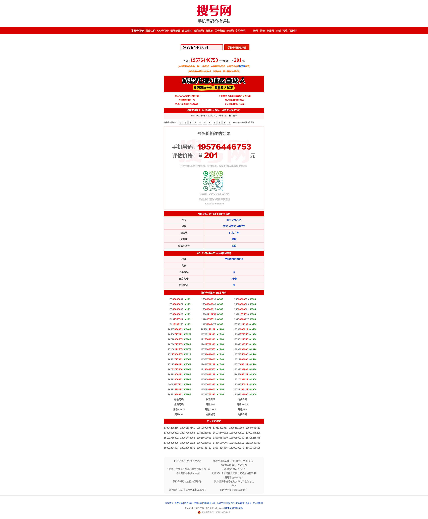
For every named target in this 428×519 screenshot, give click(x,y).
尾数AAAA (242, 404)
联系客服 (240, 503)
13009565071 (171, 432)
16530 (208, 379)
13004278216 (171, 427)
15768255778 (253, 437)
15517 (208, 309)
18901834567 (171, 447)
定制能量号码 (209, 503)
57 (234, 285)
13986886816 (236, 432)
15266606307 (253, 442)
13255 (176, 324)
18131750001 (171, 437)
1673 (208, 354)
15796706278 (236, 447)
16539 (240, 329)
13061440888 (187, 437)
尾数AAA (211, 404)
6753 (225, 226)
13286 (208, 319)
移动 (234, 239)
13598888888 (171, 442)
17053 (241, 374)
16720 (240, 379)
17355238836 (204, 432)
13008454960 (220, 437)
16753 (208, 349)
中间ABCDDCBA (234, 259)
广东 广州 (234, 232)
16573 (240, 354)
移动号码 (179, 399)
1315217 (241, 319)
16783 (241, 324)
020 (234, 245)
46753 (232, 226)
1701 (208, 344)
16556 (175, 334)
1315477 (208, 324)
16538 (208, 329)
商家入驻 (230, 503)
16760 (175, 344)
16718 (175, 339)
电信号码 (242, 399)
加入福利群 (258, 503)
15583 (241, 304)
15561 (176, 299)
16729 (208, 334)
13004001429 (253, 427)
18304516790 (236, 427)
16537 (240, 369)
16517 (240, 359)
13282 (176, 319)
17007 (240, 344)
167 (175, 369)
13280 (241, 314)
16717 (241, 389)
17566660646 (220, 442)
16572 (175, 374)
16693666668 (253, 447)
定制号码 (198, 503)
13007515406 (220, 447)
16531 (175, 359)
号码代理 (221, 503)
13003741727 (204, 447)
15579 (241, 299)
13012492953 (220, 427)
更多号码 (221, 292)
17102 (240, 334)
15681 (208, 314)
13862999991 (203, 427)
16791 (208, 394)
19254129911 (236, 442)
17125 (175, 364)
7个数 (234, 278)
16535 (175, 329)
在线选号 (169, 503)
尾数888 (242, 409)
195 (229, 219)
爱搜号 (248, 503)
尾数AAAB (210, 409)
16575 (208, 384)
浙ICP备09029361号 (233, 508)
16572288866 (204, 442)
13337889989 (187, 432)
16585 (175, 384)
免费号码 (242, 414)
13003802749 (236, 437)
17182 (240, 384)
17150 (175, 349)
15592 (208, 299)
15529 (176, 314)
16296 (240, 349)
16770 (241, 364)
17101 (240, 394)
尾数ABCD (179, 409)
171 (208, 339)
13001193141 (187, 427)
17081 (208, 364)
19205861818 (187, 442)
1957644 (236, 219)
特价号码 (188, 503)
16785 (241, 339)
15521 (241, 309)
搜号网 (242, 66)
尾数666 (179, 414)
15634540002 (220, 432)
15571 (176, 304)
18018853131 (187, 447)
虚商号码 (179, 404)
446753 (241, 226)
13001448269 (253, 432)
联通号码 (210, 399)
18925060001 (204, 437)
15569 (208, 304)
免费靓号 (210, 414)
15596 (176, 309)
